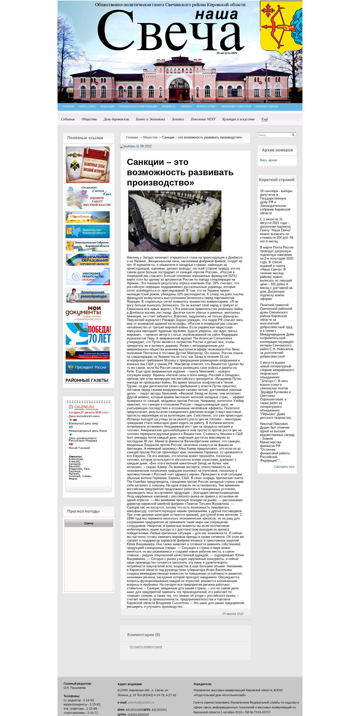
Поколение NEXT (203, 119)
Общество (89, 119)
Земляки (178, 119)
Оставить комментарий (146, 647)
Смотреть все (284, 467)
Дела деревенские (116, 119)
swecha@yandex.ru (141, 702)
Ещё (265, 119)
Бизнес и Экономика (150, 119)
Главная (132, 137)
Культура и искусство (238, 119)
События (68, 119)
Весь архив (268, 160)
